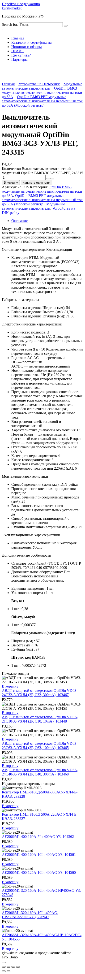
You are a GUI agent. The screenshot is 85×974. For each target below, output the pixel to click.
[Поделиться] (8, 967)
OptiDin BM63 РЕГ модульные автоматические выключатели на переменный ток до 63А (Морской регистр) (42, 101)
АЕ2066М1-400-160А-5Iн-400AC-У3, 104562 (38, 837)
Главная (17, 38)
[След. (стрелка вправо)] (8, 971)
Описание (19, 221)
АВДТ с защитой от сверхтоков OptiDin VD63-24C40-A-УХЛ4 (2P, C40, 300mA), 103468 (39, 772)
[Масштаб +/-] (18, 967)
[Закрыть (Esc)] (4, 967)
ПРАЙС (17, 51)
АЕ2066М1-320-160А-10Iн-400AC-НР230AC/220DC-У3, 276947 (30, 915)
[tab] (47, 221)
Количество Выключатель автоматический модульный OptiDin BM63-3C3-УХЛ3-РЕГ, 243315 (42, 171)
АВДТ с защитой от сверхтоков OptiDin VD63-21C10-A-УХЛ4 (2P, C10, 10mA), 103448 (39, 719)
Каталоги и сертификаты (31, 42)
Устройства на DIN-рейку (39, 84)
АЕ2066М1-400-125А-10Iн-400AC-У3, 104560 (39, 872)
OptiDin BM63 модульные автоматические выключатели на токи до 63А (42, 92)
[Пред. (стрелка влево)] (4, 971)
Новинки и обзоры (26, 47)
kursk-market (11, 8)
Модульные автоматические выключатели (42, 86)
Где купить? (21, 55)
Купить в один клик (36, 182)
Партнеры (19, 59)
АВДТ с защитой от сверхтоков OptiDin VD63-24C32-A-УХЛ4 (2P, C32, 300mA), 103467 (39, 692)
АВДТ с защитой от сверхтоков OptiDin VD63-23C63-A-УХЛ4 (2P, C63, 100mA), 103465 (39, 745)
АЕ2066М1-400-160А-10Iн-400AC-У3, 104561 (39, 855)
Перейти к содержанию (21, 4)
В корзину (11, 182)
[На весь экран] (13, 967)
